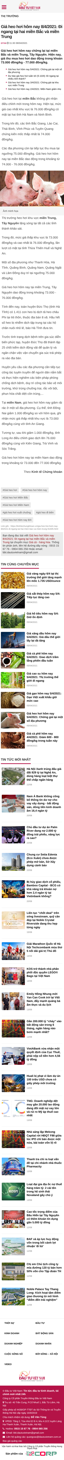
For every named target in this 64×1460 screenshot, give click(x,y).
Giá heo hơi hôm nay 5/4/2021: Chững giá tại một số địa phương (45, 717)
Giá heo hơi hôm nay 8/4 (17, 519)
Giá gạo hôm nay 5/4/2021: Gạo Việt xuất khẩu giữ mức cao (44, 697)
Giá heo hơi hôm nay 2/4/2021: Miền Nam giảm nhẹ (34, 89)
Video (8, 1364)
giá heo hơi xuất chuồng (17, 512)
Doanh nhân (43, 1343)
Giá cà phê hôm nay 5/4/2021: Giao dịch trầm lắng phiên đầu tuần (42, 657)
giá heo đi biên (46, 512)
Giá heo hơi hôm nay (35, 490)
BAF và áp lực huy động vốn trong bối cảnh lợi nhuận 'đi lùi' (42, 1243)
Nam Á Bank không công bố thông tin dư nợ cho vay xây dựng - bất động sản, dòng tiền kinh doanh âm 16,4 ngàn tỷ (44, 803)
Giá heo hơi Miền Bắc (16, 497)
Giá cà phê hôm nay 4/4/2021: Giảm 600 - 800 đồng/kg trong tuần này (42, 737)
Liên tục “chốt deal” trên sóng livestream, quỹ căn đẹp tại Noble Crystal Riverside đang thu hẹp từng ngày (43, 920)
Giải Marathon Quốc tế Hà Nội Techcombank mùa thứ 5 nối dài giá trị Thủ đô (44, 947)
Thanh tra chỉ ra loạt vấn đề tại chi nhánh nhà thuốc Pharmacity (44, 1163)
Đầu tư (40, 1323)
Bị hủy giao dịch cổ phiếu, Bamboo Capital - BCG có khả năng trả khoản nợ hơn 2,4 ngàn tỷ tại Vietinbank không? (44, 889)
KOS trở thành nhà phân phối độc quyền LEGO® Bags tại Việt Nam (43, 972)
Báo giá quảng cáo (12, 1441)
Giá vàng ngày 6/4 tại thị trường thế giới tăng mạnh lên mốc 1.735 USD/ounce (44, 577)
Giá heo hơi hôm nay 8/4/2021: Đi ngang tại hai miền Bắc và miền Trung (29, 539)
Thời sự (9, 1323)
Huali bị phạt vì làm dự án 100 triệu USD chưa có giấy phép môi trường (43, 1080)
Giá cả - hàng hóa (39, 542)
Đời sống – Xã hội (47, 1354)
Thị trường (10, 16)
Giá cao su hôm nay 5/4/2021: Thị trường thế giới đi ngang (42, 677)
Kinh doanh (11, 1333)
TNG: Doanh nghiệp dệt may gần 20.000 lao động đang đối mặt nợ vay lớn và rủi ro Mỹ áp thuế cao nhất (43, 1108)
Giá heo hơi (10, 490)
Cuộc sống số (13, 1354)
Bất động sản (44, 1333)
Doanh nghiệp (13, 1343)
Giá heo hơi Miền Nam (16, 505)
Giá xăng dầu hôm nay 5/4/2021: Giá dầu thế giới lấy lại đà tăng (43, 637)
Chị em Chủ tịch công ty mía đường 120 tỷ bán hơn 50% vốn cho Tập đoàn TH (44, 1268)
